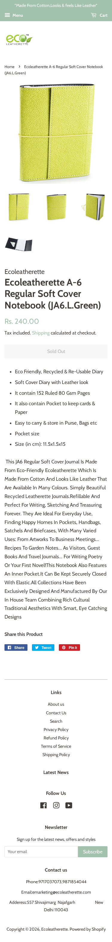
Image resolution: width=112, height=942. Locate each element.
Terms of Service (56, 746)
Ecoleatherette (54, 929)
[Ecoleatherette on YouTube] (68, 806)
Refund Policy (56, 738)
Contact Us (56, 713)
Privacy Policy (56, 729)
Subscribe (92, 852)
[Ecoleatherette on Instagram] (56, 806)
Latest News (56, 772)
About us (56, 704)
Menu (17, 15)
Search (56, 721)
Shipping (41, 333)
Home (9, 66)
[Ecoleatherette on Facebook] (43, 806)
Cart (103, 15)
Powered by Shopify (88, 929)
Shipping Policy (56, 754)
